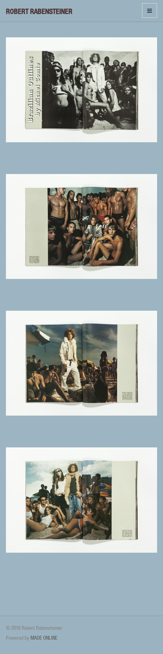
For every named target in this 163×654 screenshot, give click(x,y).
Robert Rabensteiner (39, 11)
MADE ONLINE (43, 638)
